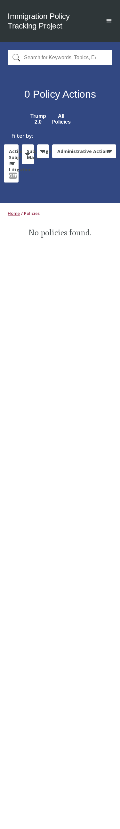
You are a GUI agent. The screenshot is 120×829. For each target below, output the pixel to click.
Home (14, 213)
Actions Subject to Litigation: (14, 163)
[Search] (15, 57)
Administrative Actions (84, 151)
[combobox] (60, 57)
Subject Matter (30, 154)
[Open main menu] (109, 21)
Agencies (45, 151)
